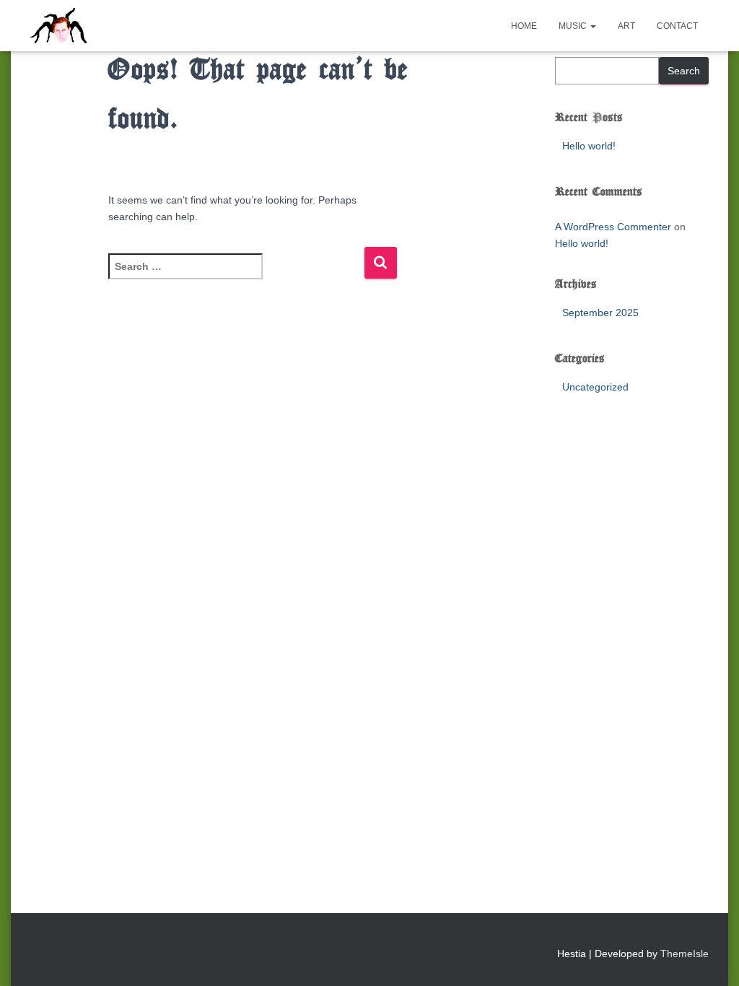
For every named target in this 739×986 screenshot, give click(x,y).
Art (626, 26)
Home (524, 26)
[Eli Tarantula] (114, 26)
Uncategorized (595, 387)
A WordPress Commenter (613, 226)
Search (684, 71)
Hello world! (589, 146)
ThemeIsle (684, 953)
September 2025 (600, 312)
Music (574, 26)
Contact (677, 26)
